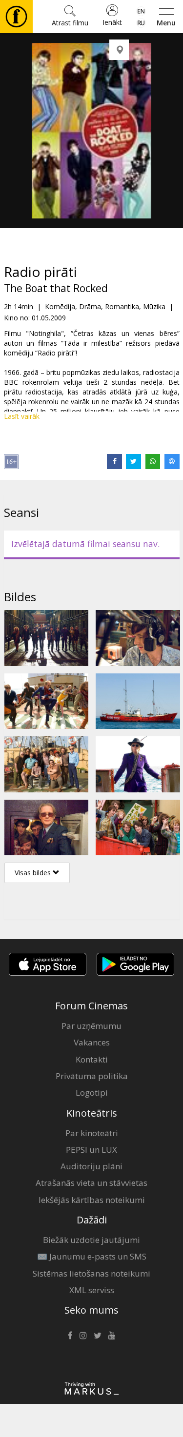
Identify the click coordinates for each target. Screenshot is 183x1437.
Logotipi (92, 1092)
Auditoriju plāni (91, 1166)
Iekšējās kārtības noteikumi (92, 1199)
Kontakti (92, 1059)
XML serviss (91, 1290)
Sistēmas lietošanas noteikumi (91, 1273)
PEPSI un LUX (91, 1149)
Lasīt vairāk (22, 416)
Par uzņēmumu (91, 1025)
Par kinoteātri (91, 1133)
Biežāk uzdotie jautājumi (91, 1239)
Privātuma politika (92, 1076)
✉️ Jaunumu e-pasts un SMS (91, 1256)
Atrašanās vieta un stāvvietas (91, 1182)
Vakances (92, 1042)
